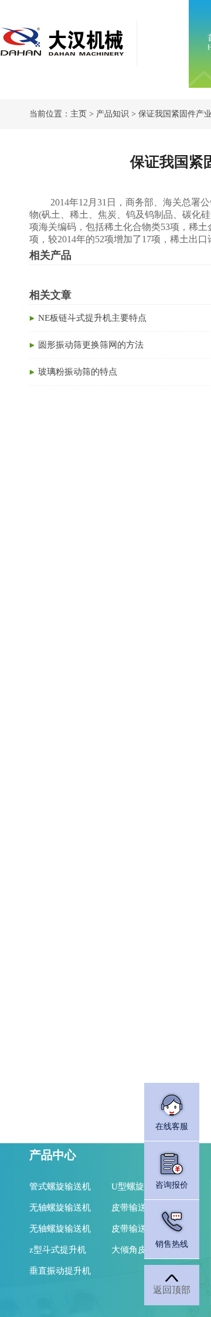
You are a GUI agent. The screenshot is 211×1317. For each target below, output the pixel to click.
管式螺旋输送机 (60, 1186)
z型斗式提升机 (57, 1249)
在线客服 (171, 1126)
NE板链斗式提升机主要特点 (92, 318)
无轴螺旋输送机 (60, 1207)
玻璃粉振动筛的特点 (77, 371)
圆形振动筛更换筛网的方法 (91, 344)
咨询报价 (171, 1185)
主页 (78, 113)
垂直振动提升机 (60, 1270)
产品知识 (112, 113)
